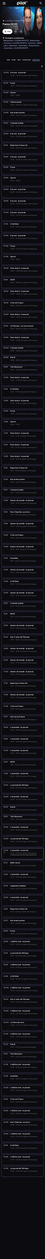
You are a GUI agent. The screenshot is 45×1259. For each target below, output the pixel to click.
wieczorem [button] (26, 60)
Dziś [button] (8, 60)
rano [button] (19, 60)
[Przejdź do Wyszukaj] (41, 3)
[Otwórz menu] (4, 3)
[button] (42, 66)
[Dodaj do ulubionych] (15, 31)
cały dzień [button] (36, 60)
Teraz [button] (14, 60)
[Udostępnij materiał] (21, 31)
